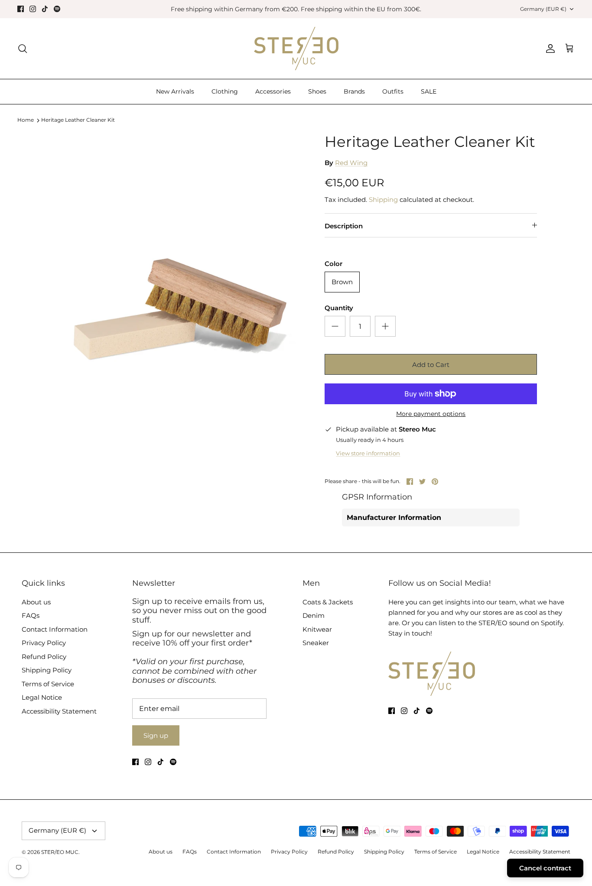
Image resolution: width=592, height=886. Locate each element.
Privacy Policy (44, 643)
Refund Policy (44, 656)
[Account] (549, 48)
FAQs (30, 615)
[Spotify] (57, 9)
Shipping (383, 199)
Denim (314, 615)
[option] (180, 258)
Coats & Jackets (328, 602)
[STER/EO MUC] (296, 48)
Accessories (273, 91)
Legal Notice (42, 697)
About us (36, 602)
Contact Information (55, 629)
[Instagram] (32, 9)
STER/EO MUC (59, 852)
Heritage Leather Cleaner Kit (78, 120)
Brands (354, 91)
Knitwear (317, 629)
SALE (428, 91)
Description (344, 226)
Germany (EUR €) (543, 9)
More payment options (430, 414)
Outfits (392, 91)
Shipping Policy (47, 670)
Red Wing (351, 163)
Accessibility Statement (59, 711)
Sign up (155, 735)
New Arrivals (175, 91)
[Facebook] (20, 9)
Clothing (224, 91)
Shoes (317, 91)
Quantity (339, 308)
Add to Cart (430, 364)
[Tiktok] (45, 9)
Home (25, 120)
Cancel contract (545, 868)
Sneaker (316, 643)
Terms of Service (48, 684)
